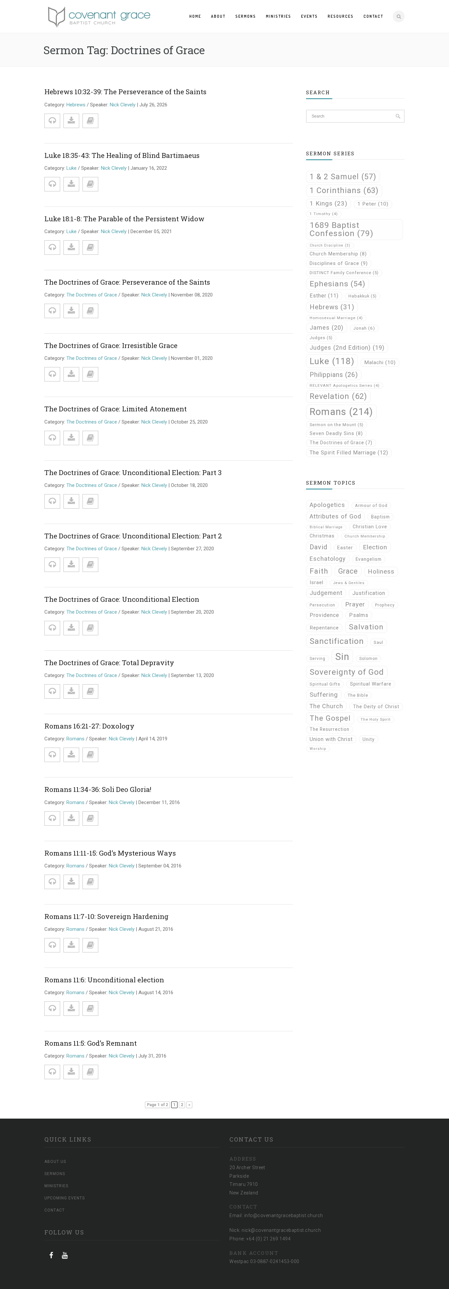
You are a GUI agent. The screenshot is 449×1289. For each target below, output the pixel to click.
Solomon (368, 658)
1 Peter (373, 204)
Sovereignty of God (347, 672)
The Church (326, 706)
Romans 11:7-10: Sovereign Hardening (106, 916)
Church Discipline (330, 245)
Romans (75, 739)
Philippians (334, 375)
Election (375, 547)
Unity (369, 739)
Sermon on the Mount (337, 424)
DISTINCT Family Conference (344, 272)
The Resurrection (329, 729)
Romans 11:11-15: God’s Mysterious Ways (110, 853)
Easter (345, 548)
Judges (321, 337)
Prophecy (385, 605)
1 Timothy (324, 213)
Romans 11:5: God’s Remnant (90, 1043)
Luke (71, 168)
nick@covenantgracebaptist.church (281, 1230)
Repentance (324, 628)
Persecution (322, 605)
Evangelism (369, 559)
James (326, 327)
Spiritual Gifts (325, 684)
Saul (378, 642)
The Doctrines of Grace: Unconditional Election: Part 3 (133, 472)
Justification (368, 593)
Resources (341, 16)
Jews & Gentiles (349, 583)
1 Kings (328, 203)
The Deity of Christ (376, 707)
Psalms (358, 615)
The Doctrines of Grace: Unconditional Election (121, 599)
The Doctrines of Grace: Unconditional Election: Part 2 (133, 535)
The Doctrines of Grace (91, 295)
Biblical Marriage (326, 527)
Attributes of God (335, 516)
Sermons (245, 16)
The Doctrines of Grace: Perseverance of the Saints (127, 282)
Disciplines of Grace (339, 263)
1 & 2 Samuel (343, 176)
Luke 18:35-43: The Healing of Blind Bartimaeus (122, 155)
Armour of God (371, 505)
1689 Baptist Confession (341, 229)
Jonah (364, 328)
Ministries (278, 16)
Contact (373, 16)
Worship (318, 749)
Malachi (380, 362)
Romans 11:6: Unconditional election (104, 979)
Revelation (338, 396)
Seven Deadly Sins (336, 433)
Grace (348, 571)
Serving (317, 658)
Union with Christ (331, 739)
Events (309, 16)
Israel (316, 582)
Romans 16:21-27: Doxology (89, 726)
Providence (324, 615)
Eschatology (328, 558)
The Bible (358, 695)
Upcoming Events (64, 1198)
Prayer (355, 604)
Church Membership (338, 254)
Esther (324, 296)
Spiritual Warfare (370, 684)
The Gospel (330, 718)
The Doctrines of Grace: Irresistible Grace (110, 345)
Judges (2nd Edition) (347, 347)
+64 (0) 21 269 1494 (268, 1238)
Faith (319, 571)
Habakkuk (362, 296)
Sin (342, 656)
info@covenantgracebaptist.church (283, 1215)
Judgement (326, 592)
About (218, 16)
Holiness (381, 571)
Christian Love (370, 526)
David (318, 547)
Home (195, 16)
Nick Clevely (122, 105)
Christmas (322, 536)
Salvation (366, 627)
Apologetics (327, 505)
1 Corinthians (344, 190)
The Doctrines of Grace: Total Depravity (109, 662)
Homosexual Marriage (336, 318)
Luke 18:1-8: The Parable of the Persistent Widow (124, 218)
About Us (55, 1161)
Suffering (324, 694)
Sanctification (337, 641)
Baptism (380, 516)
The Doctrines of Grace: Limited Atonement (115, 408)
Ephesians (338, 283)
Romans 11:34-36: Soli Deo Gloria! (97, 789)
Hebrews (75, 105)
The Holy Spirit (376, 719)
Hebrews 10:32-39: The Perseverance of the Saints (125, 91)
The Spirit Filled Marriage (349, 452)
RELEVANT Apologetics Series (345, 385)
